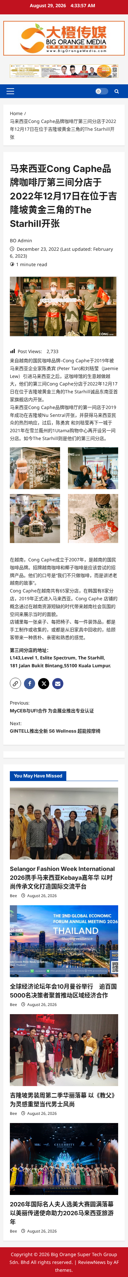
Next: (55, 727)
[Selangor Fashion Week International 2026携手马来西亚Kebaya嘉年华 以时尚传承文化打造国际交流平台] (64, 824)
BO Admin (21, 240)
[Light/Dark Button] (101, 91)
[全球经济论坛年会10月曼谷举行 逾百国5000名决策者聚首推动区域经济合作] (64, 941)
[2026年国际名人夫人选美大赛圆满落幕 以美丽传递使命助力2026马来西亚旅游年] (64, 1159)
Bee (13, 895)
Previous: (52, 706)
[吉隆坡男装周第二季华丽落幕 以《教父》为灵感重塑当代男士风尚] (64, 1050)
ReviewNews (92, 1262)
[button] (10, 91)
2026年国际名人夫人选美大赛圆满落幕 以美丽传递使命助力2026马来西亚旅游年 (62, 1213)
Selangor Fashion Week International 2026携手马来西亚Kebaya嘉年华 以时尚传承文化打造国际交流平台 (62, 877)
